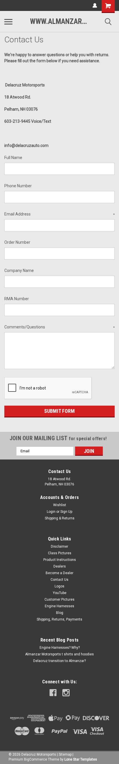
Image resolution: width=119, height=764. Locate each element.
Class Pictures (59, 553)
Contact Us (59, 580)
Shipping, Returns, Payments (59, 619)
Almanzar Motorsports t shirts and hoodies (59, 654)
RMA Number (16, 298)
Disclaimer (59, 546)
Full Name (13, 157)
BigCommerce (35, 759)
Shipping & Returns (60, 518)
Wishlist (59, 505)
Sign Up (66, 512)
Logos (59, 586)
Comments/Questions (59, 327)
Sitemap (65, 754)
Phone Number (18, 186)
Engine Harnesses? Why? (60, 648)
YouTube (59, 593)
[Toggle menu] (8, 22)
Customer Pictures (59, 599)
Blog (59, 613)
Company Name (19, 270)
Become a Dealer (59, 573)
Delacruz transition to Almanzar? (59, 661)
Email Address (59, 214)
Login (51, 512)
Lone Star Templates (80, 759)
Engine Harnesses (59, 606)
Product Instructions (59, 560)
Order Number (17, 242)
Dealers (59, 566)
